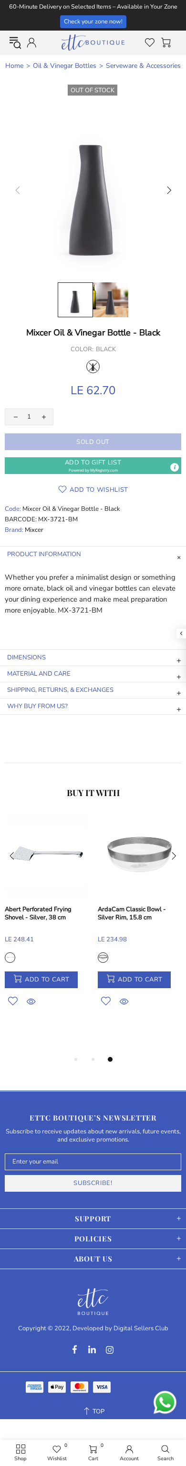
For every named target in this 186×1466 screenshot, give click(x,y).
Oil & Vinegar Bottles (64, 66)
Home (14, 66)
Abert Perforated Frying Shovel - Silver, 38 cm (38, 913)
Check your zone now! (93, 21)
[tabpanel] (46, 921)
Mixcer (34, 530)
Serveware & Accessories (143, 66)
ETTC (93, 42)
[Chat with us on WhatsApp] (165, 1402)
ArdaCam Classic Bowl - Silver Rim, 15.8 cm (132, 913)
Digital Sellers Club (141, 1329)
